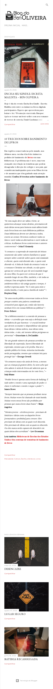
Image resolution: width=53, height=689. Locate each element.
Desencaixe (12, 569)
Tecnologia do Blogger (28, 681)
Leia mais (44, 124)
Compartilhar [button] (9, 124)
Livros (38, 459)
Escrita (23, 459)
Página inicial (12, 25)
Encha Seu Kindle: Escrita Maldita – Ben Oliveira (23, 95)
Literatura (31, 459)
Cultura (17, 459)
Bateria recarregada (21, 659)
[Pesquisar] (47, 4)
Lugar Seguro (15, 614)
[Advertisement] (26, 500)
